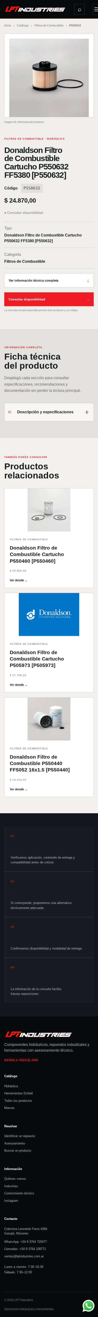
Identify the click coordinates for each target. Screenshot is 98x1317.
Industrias (11, 1186)
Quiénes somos (15, 1179)
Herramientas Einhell (18, 1093)
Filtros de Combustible (49, 25)
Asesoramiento (14, 1143)
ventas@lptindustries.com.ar (24, 1256)
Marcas (9, 1108)
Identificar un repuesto (19, 1136)
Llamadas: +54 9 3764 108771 (25, 1249)
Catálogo (23, 25)
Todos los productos (18, 1100)
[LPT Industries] (35, 9)
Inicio (7, 25)
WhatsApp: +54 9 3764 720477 (25, 1242)
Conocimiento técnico (19, 1193)
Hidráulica (11, 1086)
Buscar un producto (17, 1150)
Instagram (11, 1200)
